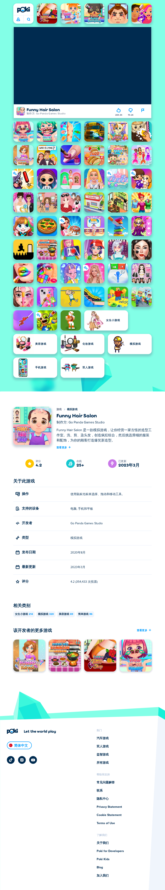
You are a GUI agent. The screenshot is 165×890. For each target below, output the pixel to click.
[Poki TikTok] (11, 760)
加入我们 (103, 875)
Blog (100, 867)
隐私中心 (103, 798)
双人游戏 (103, 746)
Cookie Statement (109, 815)
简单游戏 (85, 614)
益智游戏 (103, 754)
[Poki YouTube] (33, 760)
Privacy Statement (109, 806)
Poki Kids (103, 859)
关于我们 (103, 843)
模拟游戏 (72, 409)
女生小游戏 (24, 614)
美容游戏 (66, 614)
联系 (100, 790)
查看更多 (62, 447)
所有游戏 (103, 762)
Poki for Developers (110, 851)
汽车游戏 (103, 738)
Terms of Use (106, 823)
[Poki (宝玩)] (23, 10)
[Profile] (18, 19)
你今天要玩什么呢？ (28, 19)
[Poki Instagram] (22, 760)
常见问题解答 (106, 782)
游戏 (59, 409)
